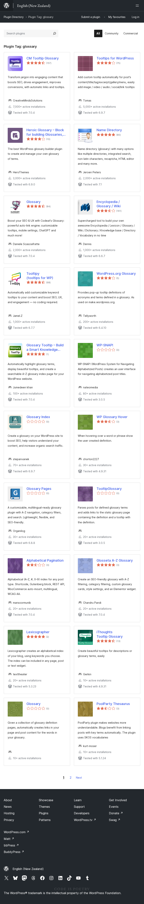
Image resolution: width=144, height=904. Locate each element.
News (8, 806)
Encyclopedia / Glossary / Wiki (109, 204)
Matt (9, 839)
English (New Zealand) (28, 869)
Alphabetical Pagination (45, 560)
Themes (44, 806)
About (8, 800)
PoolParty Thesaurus (113, 704)
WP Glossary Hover (112, 417)
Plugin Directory (14, 17)
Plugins (43, 813)
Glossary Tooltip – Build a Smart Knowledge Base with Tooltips (45, 347)
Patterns (45, 820)
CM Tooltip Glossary (42, 58)
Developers (81, 813)
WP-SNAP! (105, 345)
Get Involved (118, 800)
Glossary (33, 202)
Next (79, 777)
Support (79, 806)
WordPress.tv (85, 820)
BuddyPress (14, 852)
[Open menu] (138, 5)
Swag (114, 820)
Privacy (9, 820)
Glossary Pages (38, 489)
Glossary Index (38, 417)
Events (113, 806)
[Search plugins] (54, 33)
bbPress (11, 845)
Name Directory (109, 130)
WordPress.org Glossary (116, 273)
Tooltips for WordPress (115, 58)
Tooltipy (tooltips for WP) (39, 276)
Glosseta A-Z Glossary (115, 560)
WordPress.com (16, 832)
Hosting (9, 813)
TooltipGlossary (109, 489)
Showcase (46, 800)
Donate (116, 813)
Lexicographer (38, 632)
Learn (78, 800)
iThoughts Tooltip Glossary (110, 634)
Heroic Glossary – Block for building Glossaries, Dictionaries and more (45, 132)
